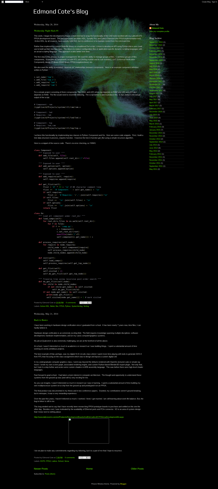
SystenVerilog (77, 306)
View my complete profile (159, 31)
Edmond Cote (158, 28)
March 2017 (154, 106)
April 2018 (153, 72)
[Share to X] (85, 302)
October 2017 (154, 87)
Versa (66, 461)
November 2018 (155, 57)
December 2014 (155, 133)
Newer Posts (41, 468)
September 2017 (156, 91)
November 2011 (155, 160)
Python (68, 306)
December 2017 (155, 81)
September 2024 (156, 42)
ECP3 (42, 461)
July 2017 (153, 96)
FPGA (61, 306)
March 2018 (154, 75)
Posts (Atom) (50, 474)
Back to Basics (41, 319)
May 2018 (153, 69)
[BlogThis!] (83, 302)
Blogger (123, 484)
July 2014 (153, 145)
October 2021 (154, 48)
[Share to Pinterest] (90, 302)
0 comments (71, 303)
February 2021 (155, 51)
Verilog (86, 306)
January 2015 (154, 130)
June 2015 (153, 118)
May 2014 (153, 151)
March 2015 (154, 124)
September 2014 (156, 142)
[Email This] (80, 302)
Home (89, 468)
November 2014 (155, 136)
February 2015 (155, 127)
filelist (52, 306)
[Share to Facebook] (88, 302)
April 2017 (153, 103)
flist (57, 306)
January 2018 (154, 78)
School (60, 461)
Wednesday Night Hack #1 (46, 30)
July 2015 (153, 115)
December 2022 (155, 45)
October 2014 (154, 139)
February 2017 (155, 109)
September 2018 (156, 60)
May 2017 (153, 99)
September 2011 (156, 166)
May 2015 (153, 121)
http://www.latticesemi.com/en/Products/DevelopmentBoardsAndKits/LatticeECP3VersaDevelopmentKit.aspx (79, 417)
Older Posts (137, 468)
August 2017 (154, 93)
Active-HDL (44, 306)
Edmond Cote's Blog (60, 11)
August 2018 (154, 63)
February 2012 (155, 154)
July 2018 (153, 66)
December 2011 (155, 157)
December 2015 (155, 112)
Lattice (54, 461)
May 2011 (153, 169)
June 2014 (153, 148)
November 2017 (155, 84)
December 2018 (155, 54)
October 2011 (154, 163)
